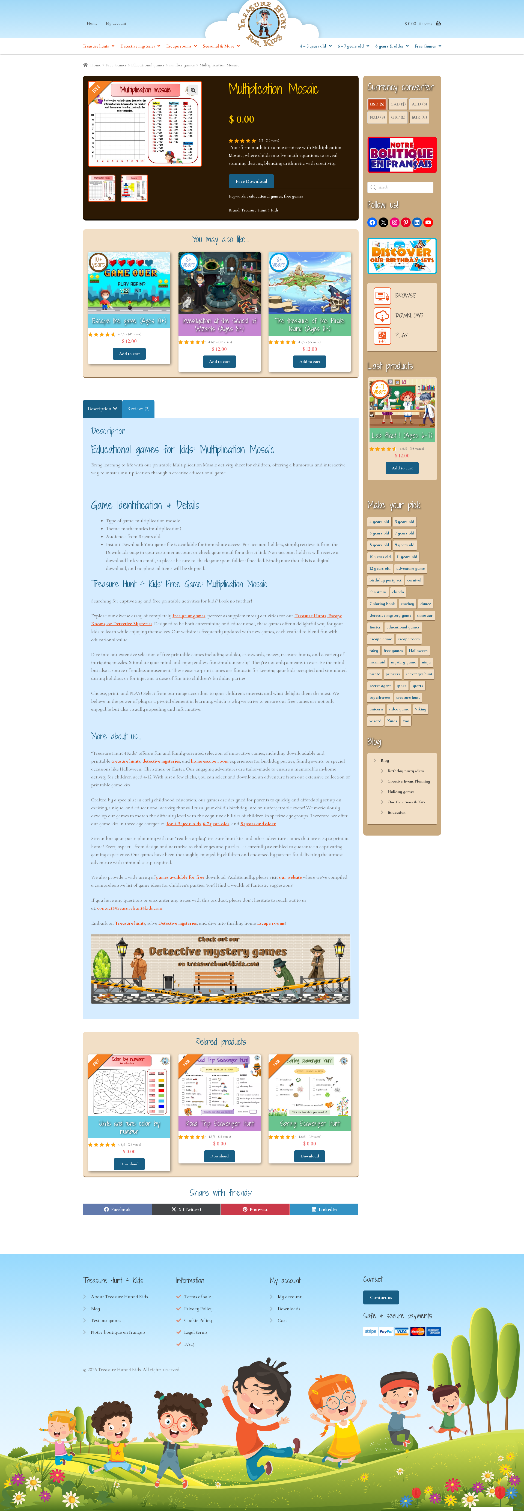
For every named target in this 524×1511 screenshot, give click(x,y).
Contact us (381, 1297)
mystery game (403, 662)
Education (397, 812)
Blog (385, 760)
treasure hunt (408, 697)
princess (393, 674)
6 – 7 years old (351, 46)
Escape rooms (178, 46)
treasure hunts (125, 761)
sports (417, 685)
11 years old (407, 556)
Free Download (251, 181)
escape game (381, 639)
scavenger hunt (419, 674)
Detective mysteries (137, 46)
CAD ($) (398, 104)
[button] (193, 90)
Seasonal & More (218, 46)
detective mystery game (390, 615)
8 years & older (389, 46)
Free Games (425, 46)
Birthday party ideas (406, 771)
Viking (420, 709)
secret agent (380, 685)
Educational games (148, 65)
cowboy (407, 603)
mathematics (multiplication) (151, 528)
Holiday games (401, 791)
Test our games (106, 1320)
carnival (414, 580)
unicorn (376, 709)
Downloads (289, 1309)
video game (399, 709)
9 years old (405, 545)
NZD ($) (377, 117)
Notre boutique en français (118, 1332)
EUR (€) (419, 117)
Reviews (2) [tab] (138, 408)
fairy (374, 650)
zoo (406, 721)
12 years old (380, 568)
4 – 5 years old (313, 46)
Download (129, 1164)
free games (293, 196)
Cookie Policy (198, 1320)
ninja (426, 662)
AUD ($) (419, 104)
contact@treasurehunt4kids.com (129, 908)
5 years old (404, 521)
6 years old (379, 533)
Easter (375, 627)
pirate (375, 674)
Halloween (418, 650)
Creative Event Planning (409, 781)
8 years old (379, 545)
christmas (378, 592)
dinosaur (425, 615)
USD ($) (377, 104)
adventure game (410, 568)
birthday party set (385, 580)
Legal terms (195, 1332)
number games (182, 65)
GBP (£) (398, 117)
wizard (376, 721)
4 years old (379, 521)
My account (116, 23)
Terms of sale (197, 1297)
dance (425, 603)
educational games (265, 196)
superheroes (380, 697)
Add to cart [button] (129, 353)
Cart (282, 1320)
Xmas (392, 721)
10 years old (380, 556)
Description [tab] (99, 408)
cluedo (398, 592)
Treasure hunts (96, 46)
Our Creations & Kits (406, 802)
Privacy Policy (198, 1309)
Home (92, 23)
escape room (409, 639)
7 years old (404, 533)
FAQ (189, 1344)
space (401, 685)
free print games (188, 616)
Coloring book (382, 603)
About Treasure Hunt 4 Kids (119, 1297)
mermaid (377, 662)
